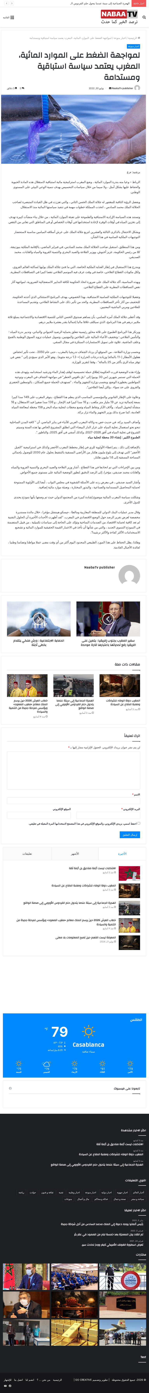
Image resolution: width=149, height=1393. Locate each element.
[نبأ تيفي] (119, 17)
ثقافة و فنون (47, 1192)
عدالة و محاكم (101, 1199)
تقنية (61, 1192)
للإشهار (7, 1379)
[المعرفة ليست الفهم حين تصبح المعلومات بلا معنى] (129, 942)
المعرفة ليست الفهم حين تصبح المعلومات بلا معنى (85, 937)
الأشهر (75, 853)
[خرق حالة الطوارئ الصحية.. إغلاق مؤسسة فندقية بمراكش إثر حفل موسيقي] (122, 1304)
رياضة (21, 1192)
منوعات (68, 1199)
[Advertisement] (74, 986)
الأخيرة (122, 853)
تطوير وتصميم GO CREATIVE (91, 1379)
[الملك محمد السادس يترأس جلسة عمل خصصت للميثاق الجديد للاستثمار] (26, 1276)
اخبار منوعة (120, 37)
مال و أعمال (83, 1199)
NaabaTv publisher (122, 88)
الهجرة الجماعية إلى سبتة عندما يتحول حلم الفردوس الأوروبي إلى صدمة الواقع (88, 3)
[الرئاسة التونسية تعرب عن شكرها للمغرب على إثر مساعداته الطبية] (122, 1332)
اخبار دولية (106, 1192)
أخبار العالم (138, 1192)
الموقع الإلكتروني (62, 809)
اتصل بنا (18, 1379)
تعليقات (27, 853)
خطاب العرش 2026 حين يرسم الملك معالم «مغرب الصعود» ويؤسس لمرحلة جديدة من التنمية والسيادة (28, 706)
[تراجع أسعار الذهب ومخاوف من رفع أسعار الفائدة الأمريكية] (74, 1332)
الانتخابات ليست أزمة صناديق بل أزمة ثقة (92, 868)
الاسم (136, 794)
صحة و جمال (119, 1199)
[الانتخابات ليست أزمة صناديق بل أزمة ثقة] (129, 873)
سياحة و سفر (137, 1199)
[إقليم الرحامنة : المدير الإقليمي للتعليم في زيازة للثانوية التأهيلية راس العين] (26, 1332)
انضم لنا (30, 1379)
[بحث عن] (144, 18)
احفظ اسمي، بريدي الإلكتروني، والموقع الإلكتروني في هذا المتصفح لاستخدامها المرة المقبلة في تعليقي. (83, 823)
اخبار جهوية (122, 1192)
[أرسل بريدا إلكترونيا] (110, 88)
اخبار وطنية (74, 1192)
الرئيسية (133, 37)
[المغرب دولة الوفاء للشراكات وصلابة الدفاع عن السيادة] (120, 685)
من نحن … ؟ (43, 1379)
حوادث (33, 1192)
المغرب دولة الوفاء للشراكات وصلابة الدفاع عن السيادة (123, 702)
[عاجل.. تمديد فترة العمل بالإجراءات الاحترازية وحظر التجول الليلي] (122, 1276)
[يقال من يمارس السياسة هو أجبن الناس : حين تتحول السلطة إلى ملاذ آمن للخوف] (74, 1304)
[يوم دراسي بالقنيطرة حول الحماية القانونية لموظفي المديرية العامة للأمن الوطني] (74, 1276)
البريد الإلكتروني (130, 809)
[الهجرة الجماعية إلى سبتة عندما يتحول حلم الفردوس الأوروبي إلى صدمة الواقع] (73, 685)
